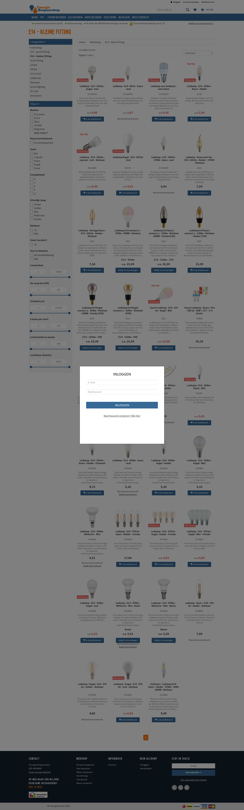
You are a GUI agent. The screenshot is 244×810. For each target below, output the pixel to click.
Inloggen (122, 405)
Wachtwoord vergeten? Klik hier (122, 416)
